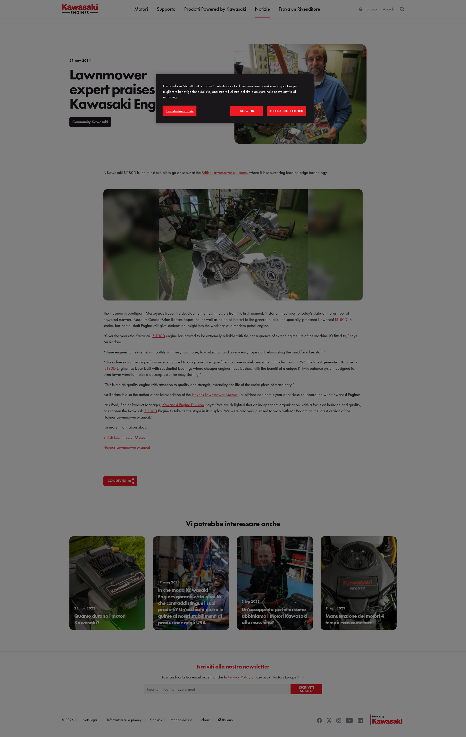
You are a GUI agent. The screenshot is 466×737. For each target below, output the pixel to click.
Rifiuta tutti (247, 111)
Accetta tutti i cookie (286, 111)
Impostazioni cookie (179, 111)
